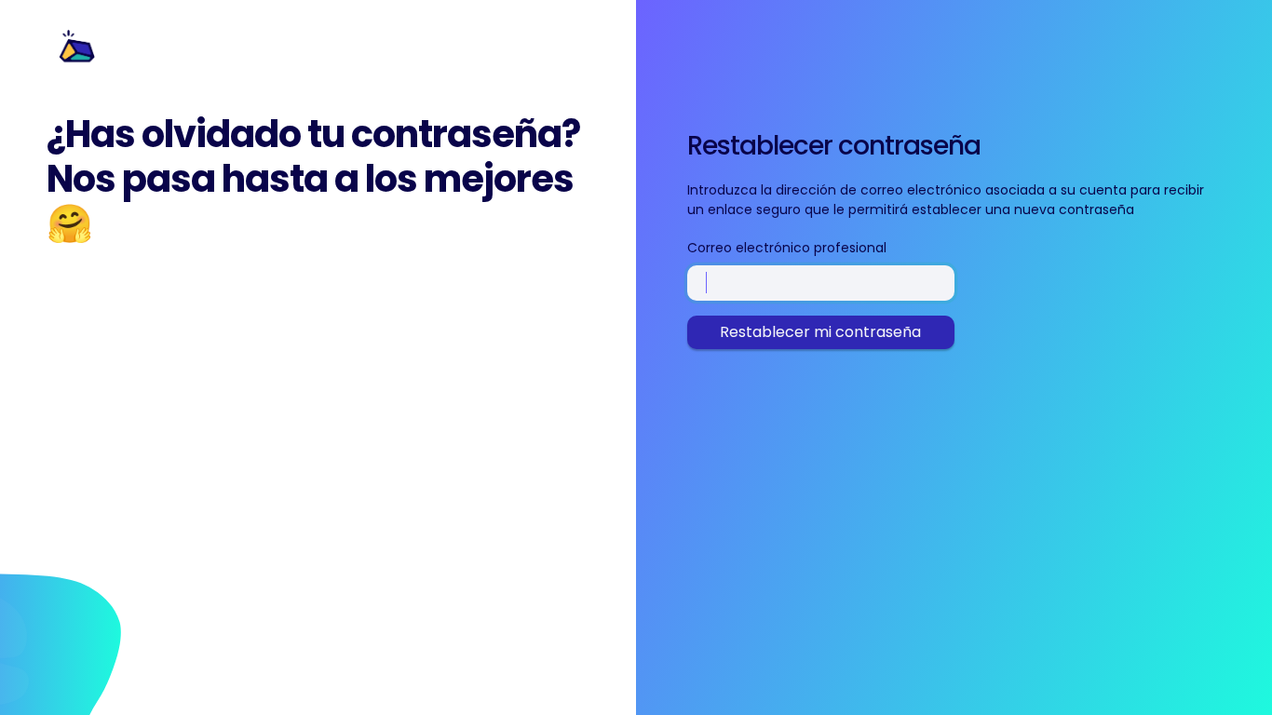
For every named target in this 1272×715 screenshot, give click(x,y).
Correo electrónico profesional (786, 247)
